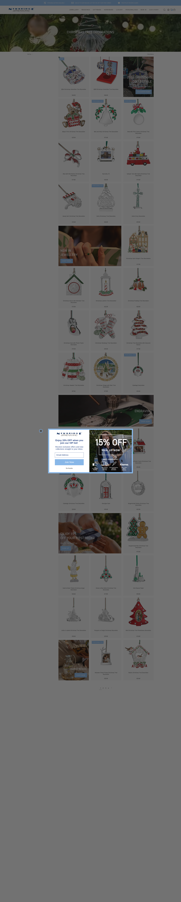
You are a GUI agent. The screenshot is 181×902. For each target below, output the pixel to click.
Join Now (69, 462)
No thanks (69, 468)
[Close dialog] (40, 430)
